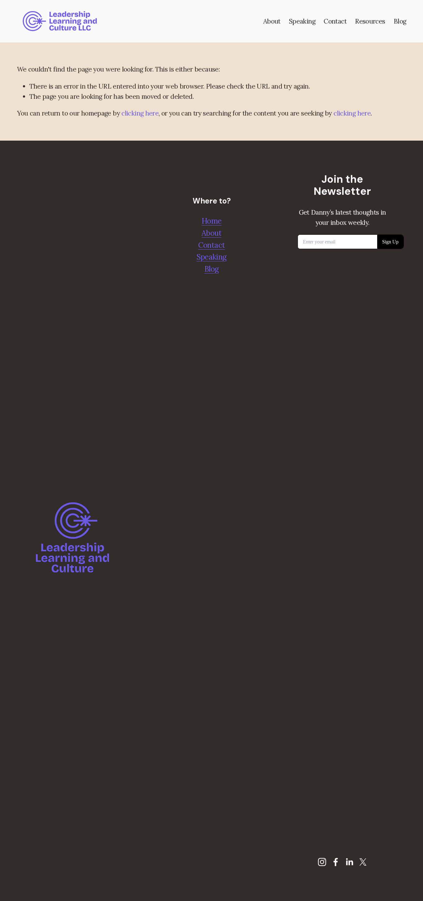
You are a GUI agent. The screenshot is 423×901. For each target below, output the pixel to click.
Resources (370, 21)
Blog (400, 21)
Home (212, 221)
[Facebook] (335, 862)
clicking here (140, 113)
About (272, 21)
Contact (335, 21)
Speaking (302, 21)
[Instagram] (322, 862)
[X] (363, 862)
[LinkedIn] (349, 862)
